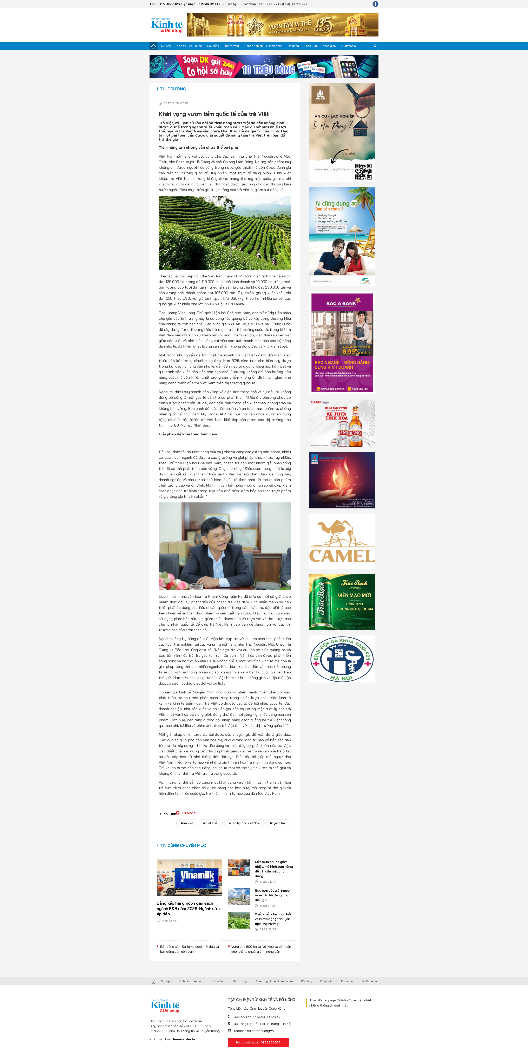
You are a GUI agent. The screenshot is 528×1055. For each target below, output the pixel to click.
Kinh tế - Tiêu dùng (189, 46)
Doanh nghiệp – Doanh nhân (263, 46)
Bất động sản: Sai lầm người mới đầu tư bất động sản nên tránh (189, 949)
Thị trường (232, 46)
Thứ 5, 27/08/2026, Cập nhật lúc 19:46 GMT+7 (185, 4)
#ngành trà (277, 823)
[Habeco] (342, 423)
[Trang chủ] (153, 46)
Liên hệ (231, 4)
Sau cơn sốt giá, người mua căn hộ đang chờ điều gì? (272, 895)
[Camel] (342, 541)
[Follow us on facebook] (375, 4)
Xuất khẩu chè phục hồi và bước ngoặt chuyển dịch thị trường (273, 919)
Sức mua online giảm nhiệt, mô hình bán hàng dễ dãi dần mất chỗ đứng (274, 869)
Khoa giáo (329, 46)
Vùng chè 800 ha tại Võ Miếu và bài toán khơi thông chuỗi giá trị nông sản (261, 949)
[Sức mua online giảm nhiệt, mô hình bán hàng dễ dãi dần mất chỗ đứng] (239, 867)
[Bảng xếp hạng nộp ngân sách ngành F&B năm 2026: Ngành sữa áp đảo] (189, 877)
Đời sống (213, 46)
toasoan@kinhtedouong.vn (254, 1031)
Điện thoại (249, 4)
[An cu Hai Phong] (342, 132)
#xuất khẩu (210, 823)
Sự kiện (166, 46)
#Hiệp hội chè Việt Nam (244, 823)
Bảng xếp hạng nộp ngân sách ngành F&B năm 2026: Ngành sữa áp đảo (188, 908)
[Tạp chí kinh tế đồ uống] (167, 24)
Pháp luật (310, 46)
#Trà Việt (187, 823)
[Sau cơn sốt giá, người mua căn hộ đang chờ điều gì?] (239, 896)
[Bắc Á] (342, 343)
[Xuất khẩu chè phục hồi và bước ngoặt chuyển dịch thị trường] (239, 920)
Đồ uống (293, 46)
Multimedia (348, 46)
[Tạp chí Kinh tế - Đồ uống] (153, 981)
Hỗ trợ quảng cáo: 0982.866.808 (258, 1042)
